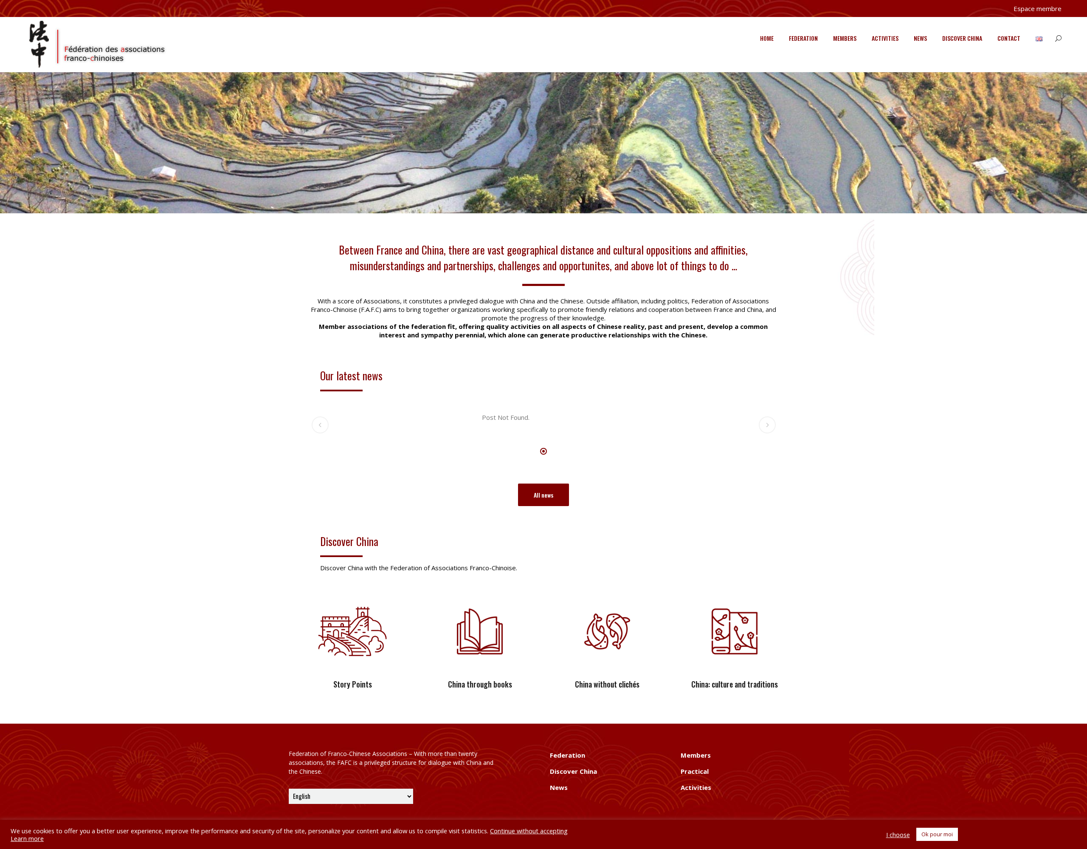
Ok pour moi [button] (937, 834)
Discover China (962, 38)
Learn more (27, 838)
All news (543, 494)
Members (844, 38)
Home (767, 38)
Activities (885, 38)
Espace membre (1038, 8)
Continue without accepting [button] (529, 830)
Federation (803, 38)
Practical (695, 771)
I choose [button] (898, 834)
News (920, 38)
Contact (1008, 38)
